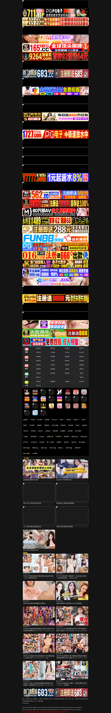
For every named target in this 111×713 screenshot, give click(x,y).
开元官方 (25, 442)
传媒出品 (38, 377)
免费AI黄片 (78, 448)
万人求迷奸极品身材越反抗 (32, 526)
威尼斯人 (25, 419)
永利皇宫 (41, 436)
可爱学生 (67, 365)
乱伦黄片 (40, 431)
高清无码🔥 (69, 448)
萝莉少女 (81, 348)
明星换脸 (52, 369)
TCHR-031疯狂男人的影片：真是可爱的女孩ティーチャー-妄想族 (71, 684)
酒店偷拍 (84, 425)
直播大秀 (73, 442)
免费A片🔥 (35, 448)
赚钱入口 (60, 448)
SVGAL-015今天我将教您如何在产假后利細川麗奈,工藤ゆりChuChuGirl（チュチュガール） (71, 629)
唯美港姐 (67, 356)
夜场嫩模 (62, 431)
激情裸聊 (66, 436)
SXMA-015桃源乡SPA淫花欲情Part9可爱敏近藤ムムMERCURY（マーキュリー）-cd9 (39, 657)
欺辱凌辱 (38, 360)
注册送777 (76, 419)
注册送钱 (68, 419)
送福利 (83, 419)
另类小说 (38, 385)
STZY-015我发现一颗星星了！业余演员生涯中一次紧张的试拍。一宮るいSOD (71, 577)
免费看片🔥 (50, 436)
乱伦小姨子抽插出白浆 (30, 550)
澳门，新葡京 (50, 442)
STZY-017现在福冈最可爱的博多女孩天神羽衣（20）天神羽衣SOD (38, 577)
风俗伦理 (81, 381)
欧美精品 (67, 348)
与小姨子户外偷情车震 (63, 480)
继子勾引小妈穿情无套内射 (32, 503)
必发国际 (70, 431)
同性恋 (81, 377)
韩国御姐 (52, 356)
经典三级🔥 (26, 448)
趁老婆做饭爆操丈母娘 (30, 480)
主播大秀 (25, 431)
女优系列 (52, 365)
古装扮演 (38, 365)
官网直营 (47, 419)
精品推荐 (38, 348)
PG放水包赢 (55, 425)
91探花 (53, 360)
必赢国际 (39, 425)
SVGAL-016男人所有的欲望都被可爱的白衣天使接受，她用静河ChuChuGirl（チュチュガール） (38, 685)
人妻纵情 (67, 381)
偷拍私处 (48, 431)
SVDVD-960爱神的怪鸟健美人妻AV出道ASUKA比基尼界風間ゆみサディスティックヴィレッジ (39, 629)
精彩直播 (70, 425)
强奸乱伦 (52, 348)
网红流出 (67, 360)
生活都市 (38, 381)
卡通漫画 (38, 373)
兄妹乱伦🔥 (44, 448)
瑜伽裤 (67, 369)
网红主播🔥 (26, 453)
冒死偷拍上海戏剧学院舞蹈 (65, 503)
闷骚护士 (81, 369)
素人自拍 (81, 352)
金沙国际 (41, 442)
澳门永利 (54, 419)
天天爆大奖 (34, 442)
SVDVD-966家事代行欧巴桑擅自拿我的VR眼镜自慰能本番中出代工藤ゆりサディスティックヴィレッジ (72, 658)
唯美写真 (67, 373)
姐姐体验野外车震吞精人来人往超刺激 (69, 603)
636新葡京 (58, 436)
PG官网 (33, 419)
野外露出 (81, 360)
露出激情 (52, 373)
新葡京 (25, 425)
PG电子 (61, 419)
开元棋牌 (39, 419)
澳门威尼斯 (82, 442)
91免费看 (34, 453)
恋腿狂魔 (81, 365)
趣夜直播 (55, 431)
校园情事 (52, 381)
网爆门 (81, 373)
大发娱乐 (25, 436)
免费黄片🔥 (74, 436)
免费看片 (59, 442)
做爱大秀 (66, 442)
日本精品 (52, 352)
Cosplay (67, 352)
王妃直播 (33, 431)
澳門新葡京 (34, 436)
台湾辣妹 (38, 356)
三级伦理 (38, 352)
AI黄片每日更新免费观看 (64, 526)
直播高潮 (63, 425)
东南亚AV (81, 356)
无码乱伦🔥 (83, 436)
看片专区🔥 (53, 448)
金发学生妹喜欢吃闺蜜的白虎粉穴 (34, 603)
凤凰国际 (46, 425)
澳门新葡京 (78, 431)
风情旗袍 (38, 369)
